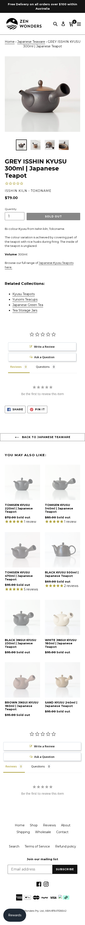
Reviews (49, 825)
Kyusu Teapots (23, 294)
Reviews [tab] (16, 367)
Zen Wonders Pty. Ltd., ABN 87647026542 (42, 910)
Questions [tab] (43, 367)
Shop (34, 825)
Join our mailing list (42, 859)
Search (14, 846)
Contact (62, 832)
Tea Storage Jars (24, 310)
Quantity (11, 209)
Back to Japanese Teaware (45, 437)
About (65, 825)
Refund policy (65, 846)
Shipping (23, 832)
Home (10, 42)
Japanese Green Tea (27, 305)
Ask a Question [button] (44, 357)
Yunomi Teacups (24, 299)
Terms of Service (37, 846)
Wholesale (43, 832)
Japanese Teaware (31, 42)
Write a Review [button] (44, 347)
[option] (21, 144)
